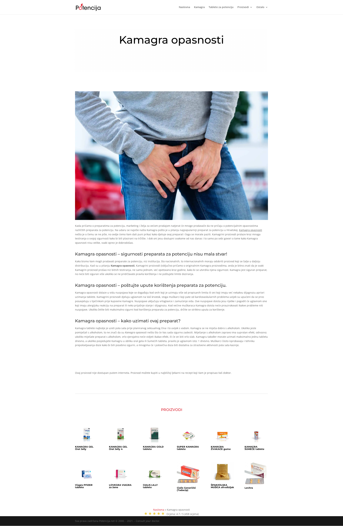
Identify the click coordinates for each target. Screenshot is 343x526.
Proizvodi (243, 7)
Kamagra (199, 7)
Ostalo (260, 7)
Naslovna (184, 7)
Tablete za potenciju (221, 7)
